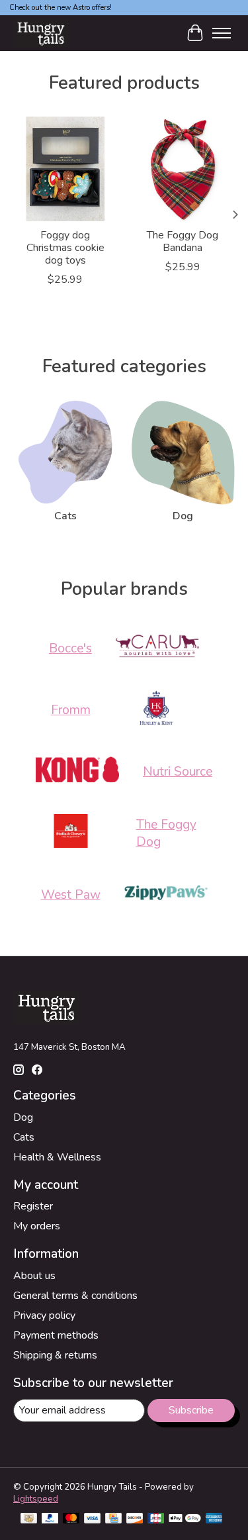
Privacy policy (44, 1315)
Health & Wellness (57, 1157)
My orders (36, 1226)
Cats (65, 516)
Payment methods (56, 1335)
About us (34, 1275)
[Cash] (29, 1520)
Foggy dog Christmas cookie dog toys (65, 248)
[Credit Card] (113, 1520)
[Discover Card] (135, 1520)
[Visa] (92, 1520)
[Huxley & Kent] (156, 710)
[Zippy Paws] (166, 894)
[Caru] (157, 648)
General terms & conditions (75, 1295)
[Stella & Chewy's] (70, 833)
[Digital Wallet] (185, 1520)
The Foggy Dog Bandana (182, 241)
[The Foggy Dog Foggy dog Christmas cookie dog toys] (65, 169)
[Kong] (77, 771)
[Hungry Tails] (40, 32)
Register (33, 1206)
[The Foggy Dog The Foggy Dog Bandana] (183, 169)
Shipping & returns (55, 1355)
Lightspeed (35, 1499)
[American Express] (214, 1520)
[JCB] (156, 1520)
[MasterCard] (71, 1520)
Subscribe (191, 1410)
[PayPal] (50, 1520)
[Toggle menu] (221, 33)
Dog (183, 516)
